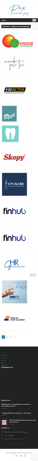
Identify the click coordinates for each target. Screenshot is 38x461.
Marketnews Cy (14, 288)
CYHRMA (19, 263)
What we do (4, 355)
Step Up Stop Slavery (14, 315)
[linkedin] (25, 456)
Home (3, 353)
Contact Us (4, 365)
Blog (2, 363)
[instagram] (21, 456)
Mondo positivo (14, 60)
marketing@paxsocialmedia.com (13, 439)
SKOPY (15, 154)
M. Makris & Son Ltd (10, 130)
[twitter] (17, 456)
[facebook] (13, 456)
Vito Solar (18, 38)
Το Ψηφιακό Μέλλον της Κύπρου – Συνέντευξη (16, 413)
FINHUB (14, 208)
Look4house (9, 110)
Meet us (3, 360)
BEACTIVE (14, 87)
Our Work (4, 358)
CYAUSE (14, 181)
